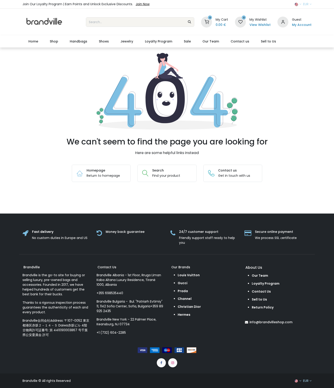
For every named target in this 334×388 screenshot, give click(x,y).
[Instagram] (172, 362)
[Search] (189, 22)
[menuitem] (33, 41)
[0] (206, 22)
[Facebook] (161, 362)
